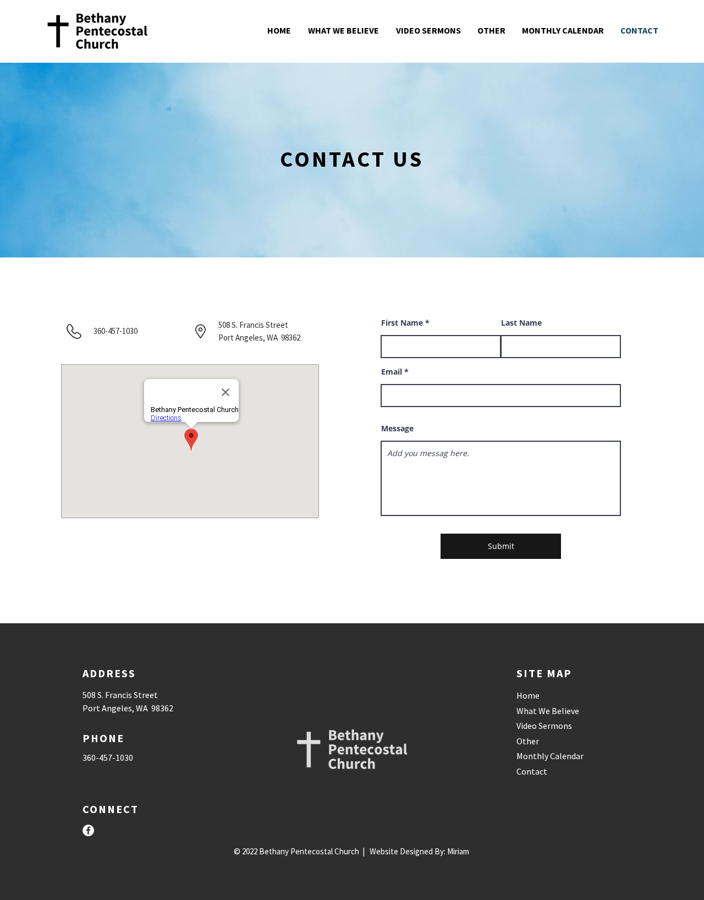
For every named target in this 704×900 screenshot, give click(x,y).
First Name (402, 323)
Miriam (458, 851)
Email (391, 372)
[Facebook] (88, 830)
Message (397, 428)
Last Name (521, 323)
